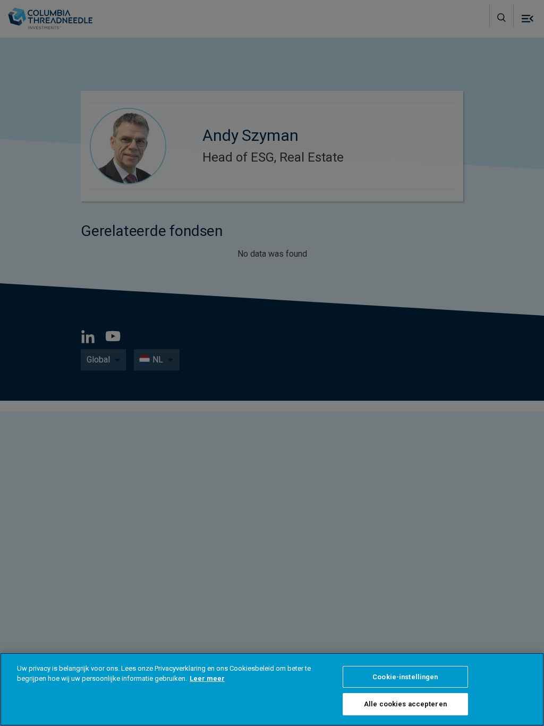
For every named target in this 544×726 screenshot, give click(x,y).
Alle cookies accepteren (405, 704)
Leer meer (207, 678)
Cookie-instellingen (405, 677)
